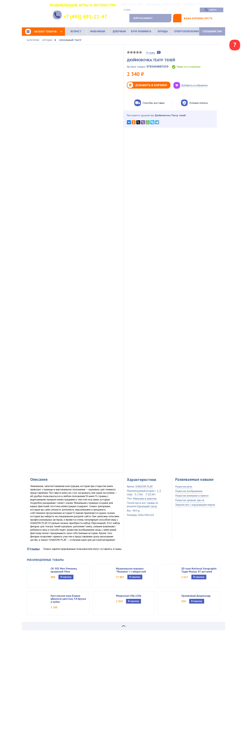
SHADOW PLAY (144, 486)
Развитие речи (183, 486)
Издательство (172, 4)
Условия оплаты (198, 102)
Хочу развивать (141, 31)
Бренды (163, 31)
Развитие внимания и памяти (192, 495)
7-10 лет (151, 494)
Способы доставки (153, 102)
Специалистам (212, 31)
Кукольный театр (70, 40)
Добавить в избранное (194, 85)
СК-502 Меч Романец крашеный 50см (64, 570)
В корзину (65, 576)
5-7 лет (139, 494)
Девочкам (119, 31)
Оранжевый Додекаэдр (196, 595)
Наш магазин (153, 4)
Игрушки (47, 40)
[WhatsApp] (148, 122)
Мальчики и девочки (145, 498)
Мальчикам (97, 31)
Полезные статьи (193, 4)
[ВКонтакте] (129, 122)
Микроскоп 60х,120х (128, 595)
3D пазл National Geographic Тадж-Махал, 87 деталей (199, 570)
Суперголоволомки (186, 31)
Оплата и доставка (132, 4)
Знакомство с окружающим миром (195, 504)
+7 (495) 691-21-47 (85, 16)
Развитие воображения (188, 491)
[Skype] (152, 122)
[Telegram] (157, 122)
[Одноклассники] (134, 122)
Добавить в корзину (151, 85)
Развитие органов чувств (189, 500)
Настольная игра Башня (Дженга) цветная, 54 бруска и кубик (68, 598)
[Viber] (143, 122)
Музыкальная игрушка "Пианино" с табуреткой (131, 570)
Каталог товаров (45, 31)
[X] (138, 122)
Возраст (76, 31)
